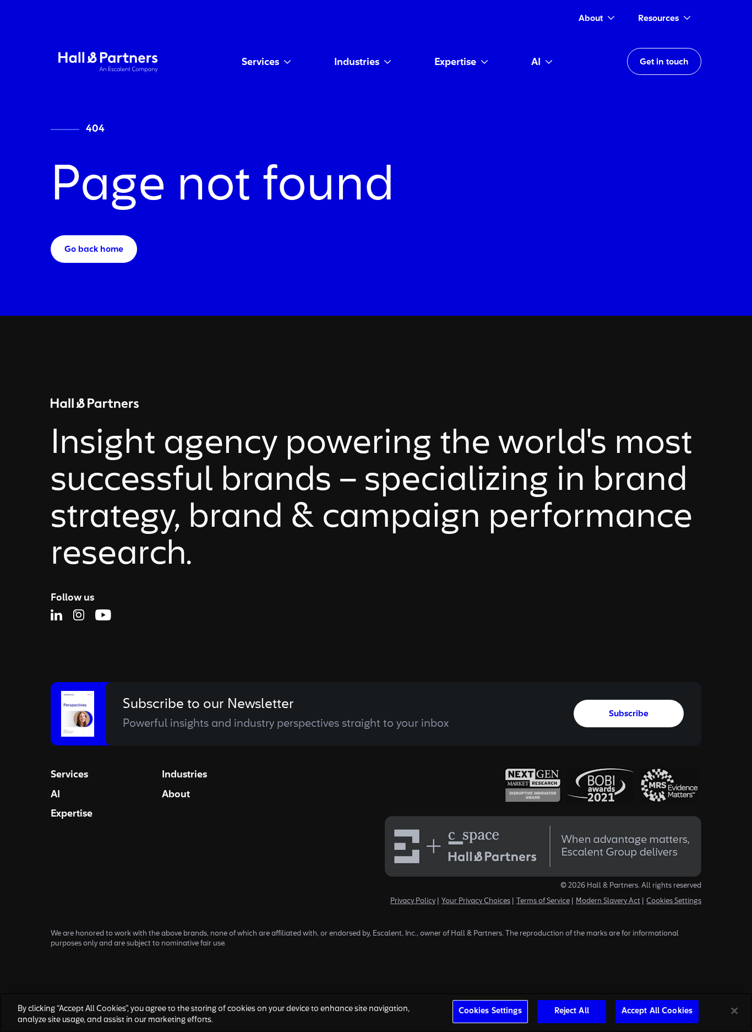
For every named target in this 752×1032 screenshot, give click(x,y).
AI (55, 794)
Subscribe (629, 714)
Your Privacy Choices (476, 901)
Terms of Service (543, 901)
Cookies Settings (673, 901)
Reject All (571, 1011)
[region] (376, 1012)
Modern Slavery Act (608, 901)
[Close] (734, 1010)
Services (69, 774)
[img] (108, 61)
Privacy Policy (412, 901)
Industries (184, 774)
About (176, 794)
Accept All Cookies (657, 1011)
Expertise (71, 813)
